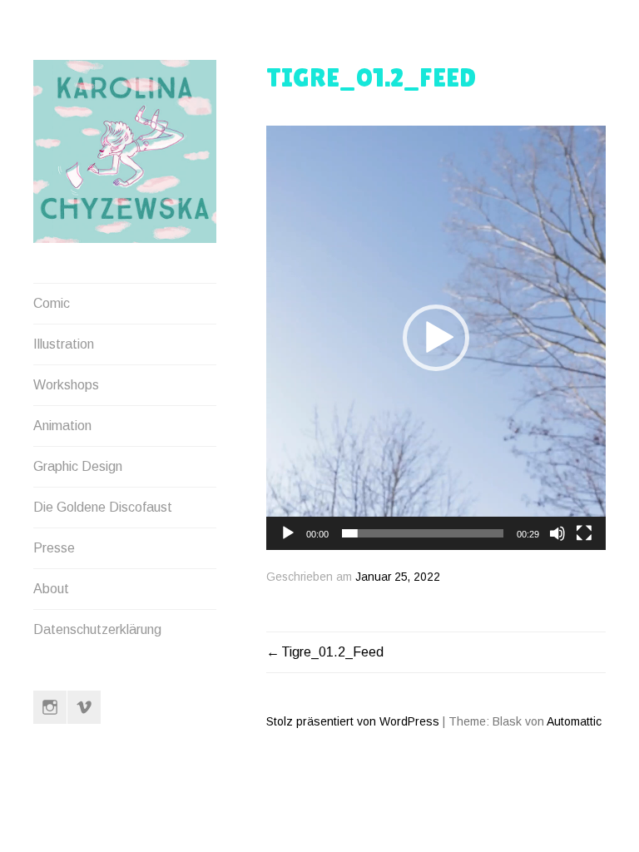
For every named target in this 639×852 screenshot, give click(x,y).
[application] (436, 338)
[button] (436, 338)
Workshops (66, 385)
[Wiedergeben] (288, 533)
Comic (51, 303)
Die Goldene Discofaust (102, 507)
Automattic (574, 721)
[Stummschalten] (557, 533)
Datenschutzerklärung (97, 629)
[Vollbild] (584, 533)
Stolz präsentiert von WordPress (352, 721)
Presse (54, 548)
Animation (62, 426)
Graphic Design (77, 466)
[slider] (422, 533)
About (51, 589)
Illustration (63, 344)
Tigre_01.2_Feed (332, 652)
